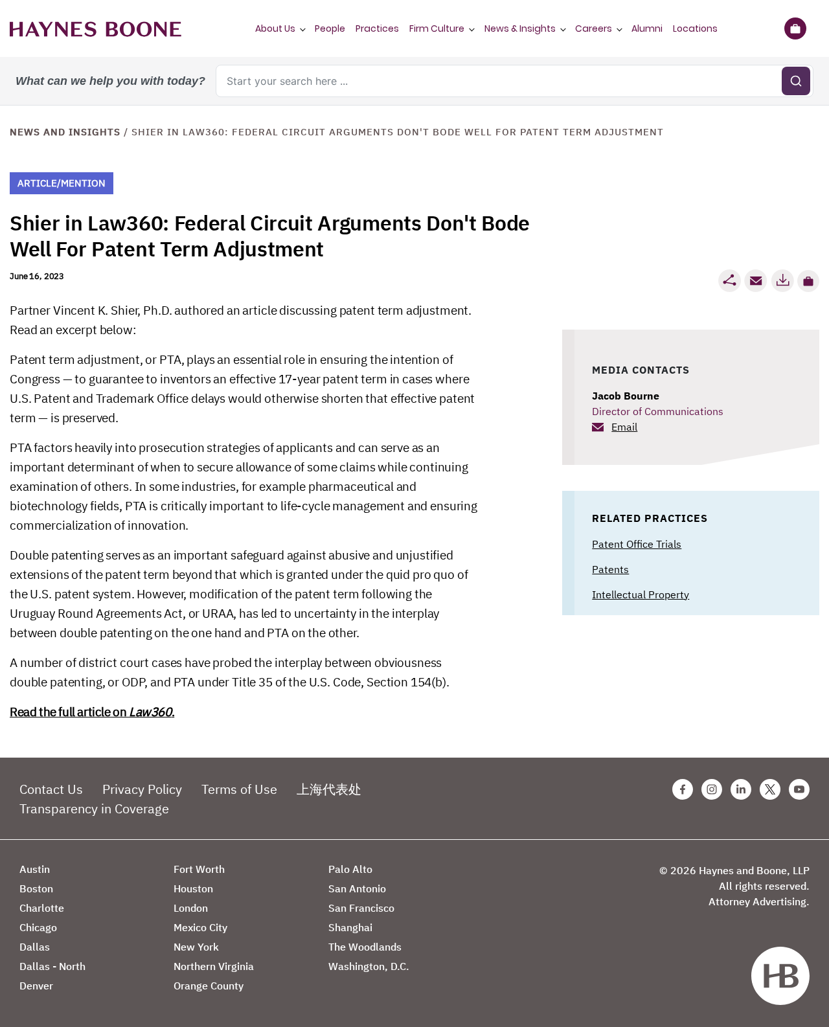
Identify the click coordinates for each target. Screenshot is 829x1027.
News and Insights (65, 132)
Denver (36, 985)
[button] (808, 281)
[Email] (755, 280)
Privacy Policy (142, 789)
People (330, 28)
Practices (377, 28)
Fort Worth (199, 869)
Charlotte (41, 907)
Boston (36, 888)
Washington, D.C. (368, 966)
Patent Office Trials (636, 543)
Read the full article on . (92, 711)
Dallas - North (52, 966)
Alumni (647, 28)
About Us (275, 28)
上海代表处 (329, 789)
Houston (193, 888)
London (191, 907)
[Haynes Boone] (95, 28)
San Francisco (361, 907)
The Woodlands (365, 946)
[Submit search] (796, 81)
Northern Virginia (214, 966)
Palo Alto (350, 869)
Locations (695, 28)
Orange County (209, 985)
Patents (610, 569)
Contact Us (51, 789)
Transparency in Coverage (94, 808)
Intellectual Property (640, 594)
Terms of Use (239, 789)
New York (196, 946)
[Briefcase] (795, 28)
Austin (34, 869)
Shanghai (350, 927)
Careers (593, 28)
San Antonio (357, 888)
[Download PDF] (782, 280)
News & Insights (520, 28)
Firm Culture (436, 28)
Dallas (34, 946)
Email (624, 426)
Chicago (38, 927)
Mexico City (200, 927)
